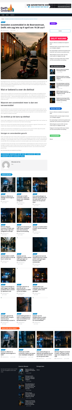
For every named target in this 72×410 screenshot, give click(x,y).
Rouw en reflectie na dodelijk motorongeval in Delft (7, 197)
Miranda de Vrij (5, 30)
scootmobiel (16, 156)
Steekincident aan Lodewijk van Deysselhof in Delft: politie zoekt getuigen (40, 289)
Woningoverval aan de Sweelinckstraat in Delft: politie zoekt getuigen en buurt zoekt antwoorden (40, 259)
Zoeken (53, 23)
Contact (12, 15)
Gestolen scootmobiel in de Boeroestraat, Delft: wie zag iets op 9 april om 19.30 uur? (21, 18)
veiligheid (22, 156)
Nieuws (51, 139)
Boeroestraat (4, 154)
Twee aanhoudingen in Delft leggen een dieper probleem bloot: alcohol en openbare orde (8, 289)
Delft (18, 154)
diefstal (23, 154)
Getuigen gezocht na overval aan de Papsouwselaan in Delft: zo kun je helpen (24, 289)
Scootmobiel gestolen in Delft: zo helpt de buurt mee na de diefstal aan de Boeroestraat (24, 318)
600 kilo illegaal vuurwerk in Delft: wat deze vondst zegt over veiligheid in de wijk (7, 229)
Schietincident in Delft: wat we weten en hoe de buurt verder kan (8, 257)
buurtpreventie (12, 154)
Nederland (4, 156)
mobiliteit (38, 154)
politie (10, 156)
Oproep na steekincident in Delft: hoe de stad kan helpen (40, 228)
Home (3, 15)
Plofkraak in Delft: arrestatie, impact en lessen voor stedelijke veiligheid (23, 198)
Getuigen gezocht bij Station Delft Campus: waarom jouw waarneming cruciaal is (8, 318)
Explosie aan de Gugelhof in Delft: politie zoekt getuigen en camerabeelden (24, 258)
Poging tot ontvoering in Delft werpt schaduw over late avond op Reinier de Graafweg (24, 229)
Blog (7, 15)
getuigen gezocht (30, 154)
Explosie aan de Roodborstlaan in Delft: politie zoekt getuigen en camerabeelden (39, 318)
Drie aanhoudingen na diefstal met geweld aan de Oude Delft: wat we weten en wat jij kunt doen (40, 199)
